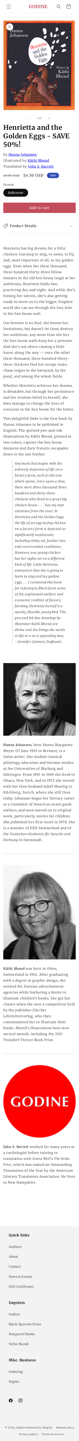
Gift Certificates (21, 1287)
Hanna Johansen (23, 154)
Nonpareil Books (22, 1334)
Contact (15, 1267)
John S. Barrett (41, 166)
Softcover (15, 193)
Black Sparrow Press (25, 1324)
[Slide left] (30, 118)
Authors (15, 1247)
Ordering (16, 1372)
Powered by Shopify (39, 1427)
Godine (14, 1314)
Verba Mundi (19, 1344)
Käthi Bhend (38, 160)
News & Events (20, 1277)
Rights (14, 1382)
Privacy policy (28, 1434)
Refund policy (65, 1427)
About (13, 1257)
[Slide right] (49, 118)
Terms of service (53, 1434)
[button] (9, 6)
